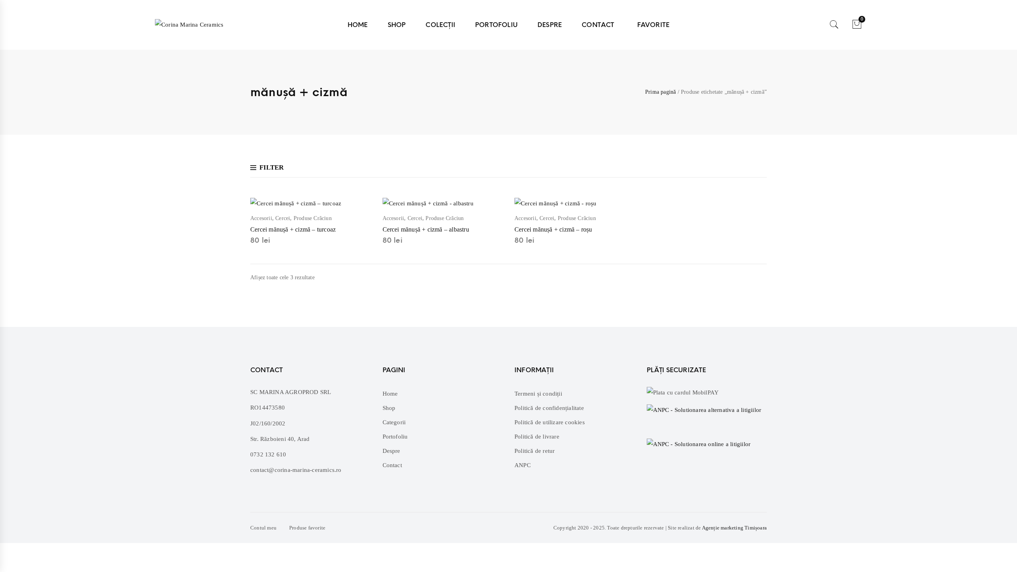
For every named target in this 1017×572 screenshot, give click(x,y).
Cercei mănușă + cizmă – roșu (553, 229)
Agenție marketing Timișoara (734, 528)
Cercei (282, 218)
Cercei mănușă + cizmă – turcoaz (293, 229)
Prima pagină (660, 92)
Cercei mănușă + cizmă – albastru (426, 229)
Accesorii (261, 218)
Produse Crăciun (313, 218)
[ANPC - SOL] (699, 444)
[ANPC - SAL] (707, 416)
